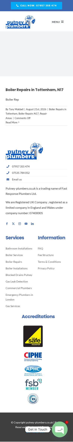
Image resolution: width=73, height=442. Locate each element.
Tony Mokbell (16, 109)
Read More (11, 122)
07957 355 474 (21, 166)
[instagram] (19, 223)
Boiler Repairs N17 (29, 113)
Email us (17, 179)
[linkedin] (32, 223)
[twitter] (13, 223)
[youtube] (26, 223)
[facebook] (7, 223)
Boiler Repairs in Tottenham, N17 (34, 89)
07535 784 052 (21, 172)
